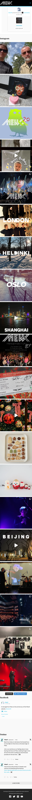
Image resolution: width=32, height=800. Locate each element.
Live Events (27, 12)
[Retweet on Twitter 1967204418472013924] (8, 777)
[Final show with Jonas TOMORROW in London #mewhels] (16, 253)
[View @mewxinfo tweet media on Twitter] (11, 772)
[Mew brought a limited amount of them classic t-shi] (16, 643)
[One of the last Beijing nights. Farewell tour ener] (16, 545)
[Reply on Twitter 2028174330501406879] (5, 759)
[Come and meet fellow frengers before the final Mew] (16, 350)
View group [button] (19, 28)
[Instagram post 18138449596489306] (16, 123)
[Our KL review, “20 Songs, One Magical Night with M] (16, 675)
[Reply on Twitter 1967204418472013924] (5, 777)
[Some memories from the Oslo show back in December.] (16, 285)
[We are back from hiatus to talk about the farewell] (16, 188)
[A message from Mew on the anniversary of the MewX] (16, 58)
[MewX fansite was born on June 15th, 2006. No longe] (16, 90)
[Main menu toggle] (30, 3)
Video (5, 711)
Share (3, 716)
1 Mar (16, 739)
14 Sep (16, 764)
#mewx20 (8, 709)
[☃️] (16, 480)
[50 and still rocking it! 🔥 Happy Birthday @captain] (16, 155)
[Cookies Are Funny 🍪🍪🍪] (16, 448)
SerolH (10, 12)
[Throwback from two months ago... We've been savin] (16, 318)
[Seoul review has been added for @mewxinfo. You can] (16, 513)
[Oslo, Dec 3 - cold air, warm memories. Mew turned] (16, 578)
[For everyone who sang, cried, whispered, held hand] (16, 610)
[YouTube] (22, 796)
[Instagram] (18, 796)
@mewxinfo (11, 739)
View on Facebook (4, 714)
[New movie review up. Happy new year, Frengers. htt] (16, 383)
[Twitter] (14, 796)
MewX (6, 702)
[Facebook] (10, 796)
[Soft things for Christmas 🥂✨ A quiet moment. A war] (16, 415)
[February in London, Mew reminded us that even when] (16, 220)
